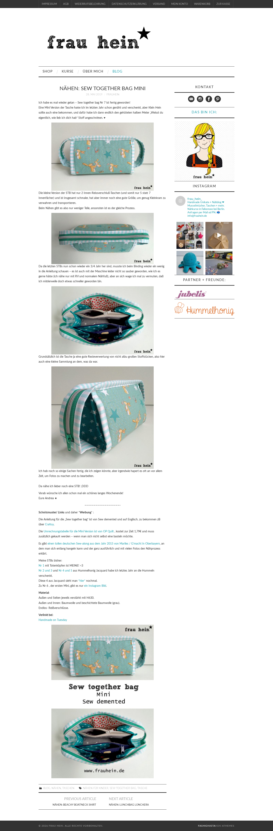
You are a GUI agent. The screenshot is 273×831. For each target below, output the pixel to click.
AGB (66, 4)
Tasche (142, 788)
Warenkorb (202, 4)
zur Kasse (223, 4)
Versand (159, 4)
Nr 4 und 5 (66, 570)
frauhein (113, 94)
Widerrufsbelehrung (90, 4)
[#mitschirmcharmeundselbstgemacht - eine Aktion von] (218, 235)
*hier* (81, 581)
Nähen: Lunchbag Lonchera (129, 805)
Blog (117, 71)
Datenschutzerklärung (129, 4)
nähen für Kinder (95, 788)
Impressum (49, 4)
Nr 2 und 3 (46, 570)
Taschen (68, 788)
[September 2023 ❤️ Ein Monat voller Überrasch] (189, 235)
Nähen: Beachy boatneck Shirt (74, 805)
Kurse (68, 71)
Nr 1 (41, 565)
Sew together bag (123, 788)
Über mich (93, 71)
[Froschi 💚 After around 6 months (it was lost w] (218, 264)
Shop (48, 71)
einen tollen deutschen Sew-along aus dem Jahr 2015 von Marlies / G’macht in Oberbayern (104, 543)
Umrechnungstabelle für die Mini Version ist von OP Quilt (79, 531)
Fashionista (206, 826)
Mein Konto (179, 4)
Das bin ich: (204, 112)
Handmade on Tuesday (53, 620)
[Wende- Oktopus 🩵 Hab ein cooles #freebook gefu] (189, 264)
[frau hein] (98, 39)
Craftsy (49, 524)
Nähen (56, 788)
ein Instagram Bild (95, 586)
